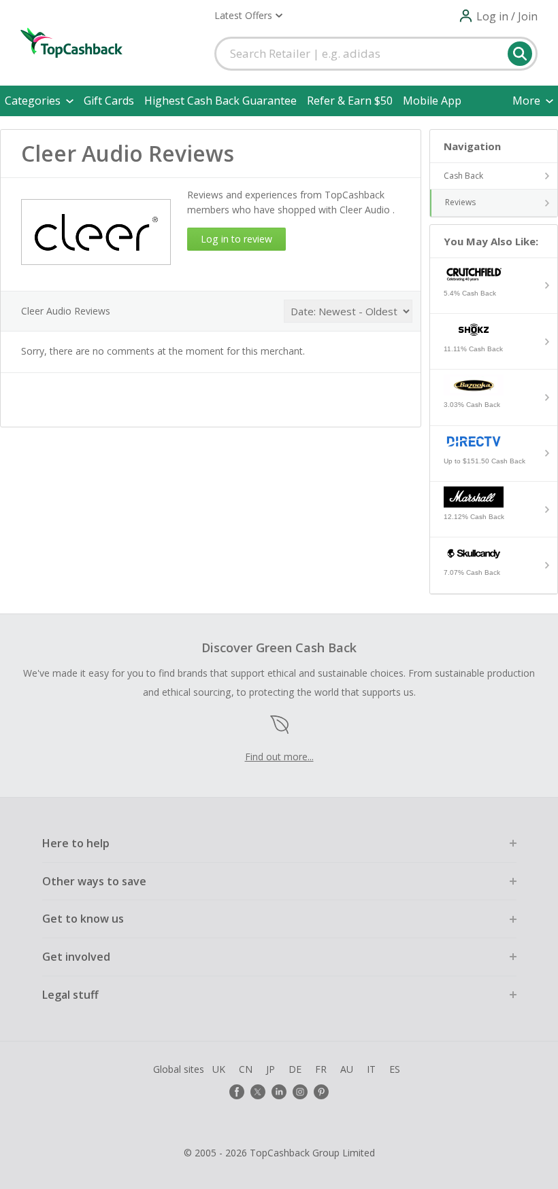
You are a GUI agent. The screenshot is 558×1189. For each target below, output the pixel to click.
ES (394, 1069)
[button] (248, 15)
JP (270, 1069)
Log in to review (236, 238)
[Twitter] (257, 1091)
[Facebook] (236, 1091)
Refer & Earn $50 (350, 100)
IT (371, 1069)
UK (218, 1069)
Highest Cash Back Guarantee (220, 100)
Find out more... (279, 756)
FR (321, 1069)
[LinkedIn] (279, 1091)
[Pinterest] (321, 1091)
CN (245, 1069)
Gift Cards (109, 100)
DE (295, 1069)
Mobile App (432, 100)
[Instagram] (300, 1091)
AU (346, 1069)
